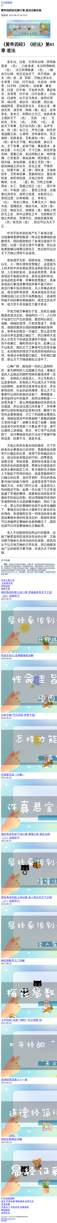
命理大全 (29, 1201)
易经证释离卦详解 (11, 1139)
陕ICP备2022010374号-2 (8, 1218)
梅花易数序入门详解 (13, 960)
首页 (3, 1201)
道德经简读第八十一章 (14, 1079)
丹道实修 (10, 1201)
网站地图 (4, 1220)
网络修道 (19, 1201)
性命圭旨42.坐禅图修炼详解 (17, 655)
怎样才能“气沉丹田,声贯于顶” (18, 715)
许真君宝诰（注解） (13, 774)
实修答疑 (24, 1207)
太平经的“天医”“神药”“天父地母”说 (21, 1020)
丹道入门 (5, 1207)
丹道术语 (15, 1207)
